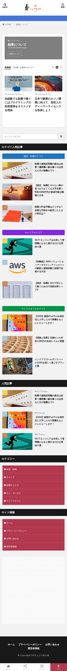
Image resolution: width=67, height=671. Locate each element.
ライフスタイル (14, 501)
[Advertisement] (33, 590)
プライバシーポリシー (17, 531)
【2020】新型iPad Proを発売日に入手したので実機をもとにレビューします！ (49, 319)
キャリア (11, 477)
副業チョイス (15, 54)
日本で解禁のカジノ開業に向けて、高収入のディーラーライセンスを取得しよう (48, 104)
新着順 (8, 67)
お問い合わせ (13, 538)
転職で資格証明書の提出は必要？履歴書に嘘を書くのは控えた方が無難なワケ (49, 167)
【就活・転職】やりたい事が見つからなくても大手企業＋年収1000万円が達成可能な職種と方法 (49, 190)
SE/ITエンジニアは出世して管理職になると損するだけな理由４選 (49, 243)
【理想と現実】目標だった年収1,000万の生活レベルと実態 (49, 339)
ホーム (10, 523)
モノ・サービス (14, 493)
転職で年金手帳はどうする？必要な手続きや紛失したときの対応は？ (49, 210)
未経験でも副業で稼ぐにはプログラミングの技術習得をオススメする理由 (18, 104)
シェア (25, 669)
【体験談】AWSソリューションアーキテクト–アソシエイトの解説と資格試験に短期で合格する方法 (49, 266)
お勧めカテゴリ (27, 67)
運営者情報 (12, 546)
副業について (22, 24)
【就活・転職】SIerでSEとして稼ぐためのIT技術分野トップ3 (49, 286)
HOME (8, 24)
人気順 (15, 67)
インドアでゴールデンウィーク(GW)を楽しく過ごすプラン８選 (49, 362)
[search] (61, 136)
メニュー (42, 669)
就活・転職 (12, 469)
